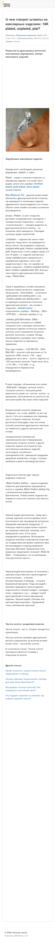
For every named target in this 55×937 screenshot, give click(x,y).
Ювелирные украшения (26, 35)
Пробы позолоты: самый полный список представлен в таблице (26, 672)
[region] (27, 86)
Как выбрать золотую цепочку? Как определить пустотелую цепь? (23, 689)
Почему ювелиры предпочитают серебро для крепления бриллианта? (26, 680)
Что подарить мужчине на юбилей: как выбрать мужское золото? (25, 697)
